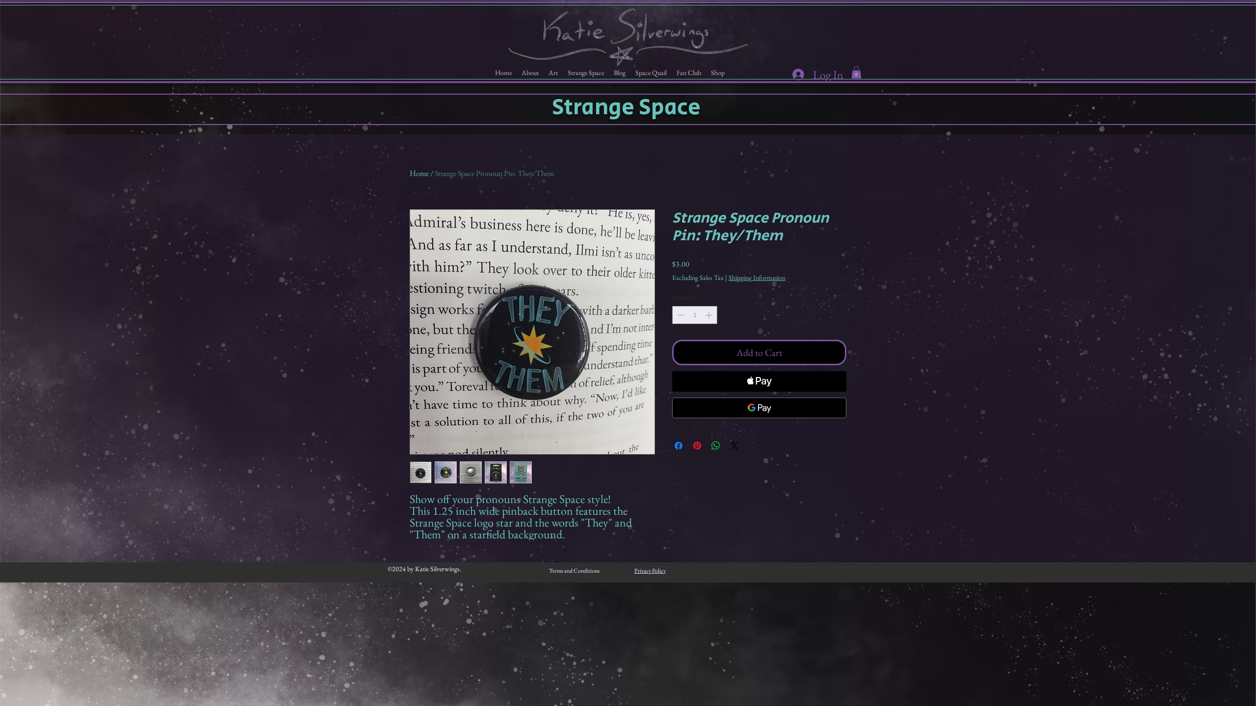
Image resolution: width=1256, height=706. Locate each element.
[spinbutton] (695, 315)
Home (419, 173)
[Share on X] (734, 446)
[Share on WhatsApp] (716, 446)
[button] (530, 72)
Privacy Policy (650, 571)
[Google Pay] (759, 408)
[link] (856, 72)
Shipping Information (757, 277)
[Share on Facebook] (678, 446)
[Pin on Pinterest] (697, 446)
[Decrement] (680, 315)
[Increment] (710, 315)
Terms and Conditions (574, 571)
